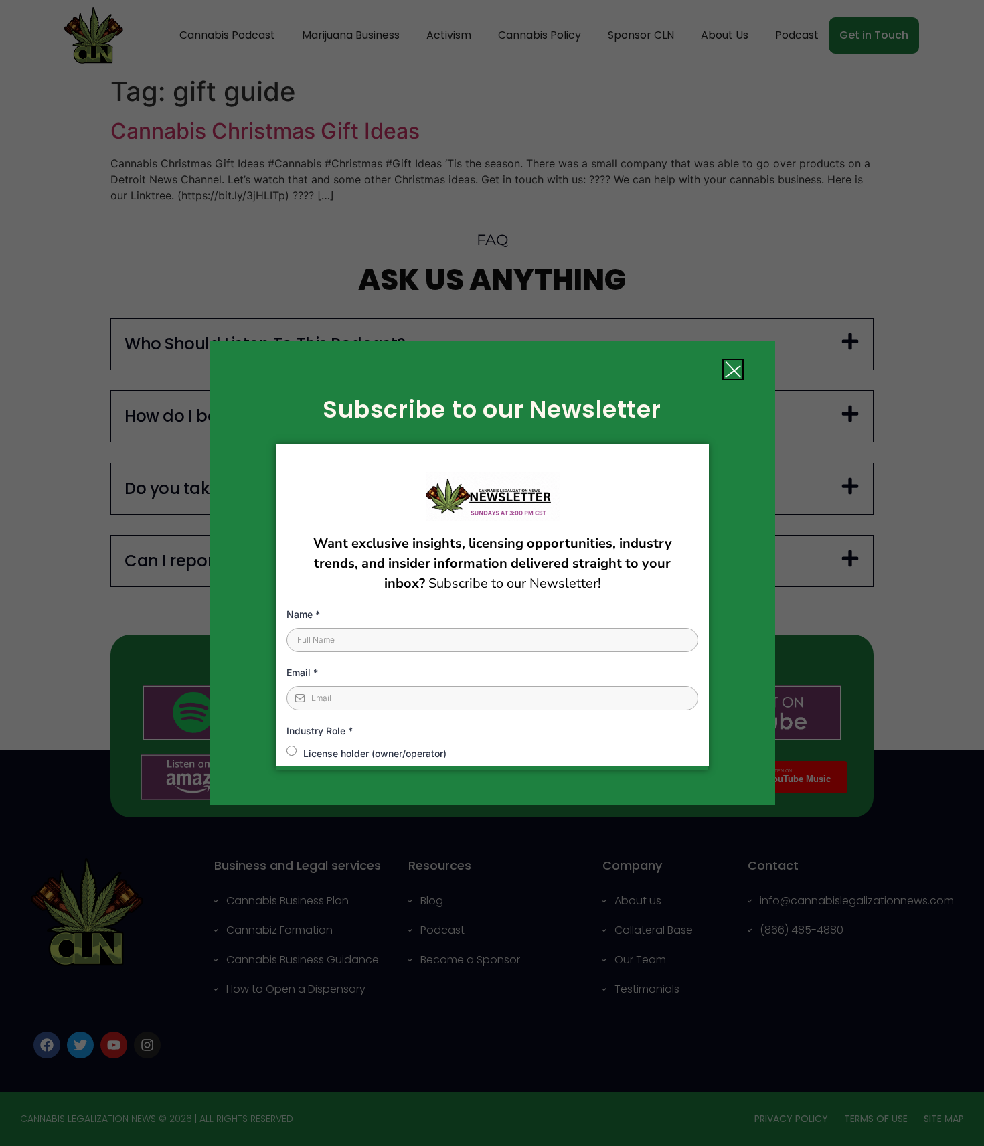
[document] (492, 573)
